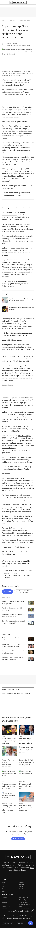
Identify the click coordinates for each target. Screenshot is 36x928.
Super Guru (27, 535)
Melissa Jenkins (12, 43)
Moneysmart (27, 133)
